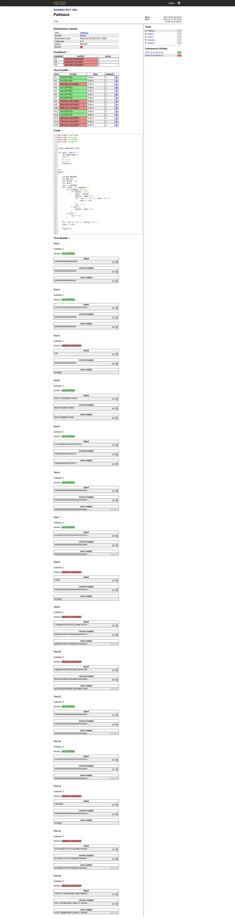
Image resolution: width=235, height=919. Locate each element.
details (116, 77)
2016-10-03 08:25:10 (162, 55)
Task (56, 21)
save (117, 262)
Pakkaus (84, 33)
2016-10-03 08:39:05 (163, 52)
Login (171, 3)
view (113, 262)
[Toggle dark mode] (179, 3)
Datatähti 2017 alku (65, 9)
